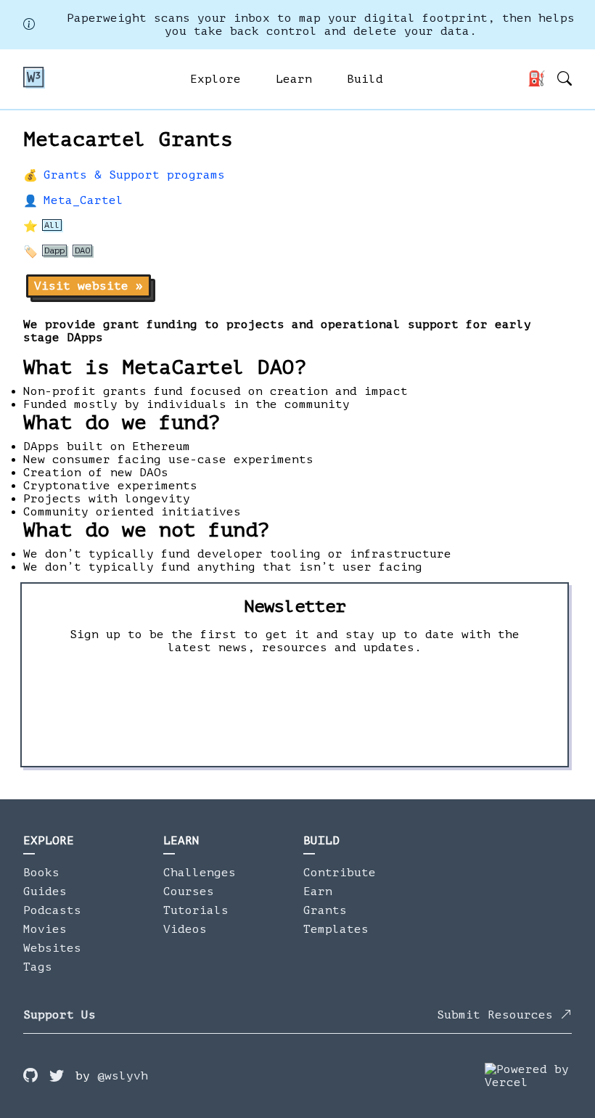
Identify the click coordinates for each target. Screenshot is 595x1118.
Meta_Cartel (83, 200)
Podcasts (52, 910)
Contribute (339, 872)
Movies (45, 929)
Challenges (199, 872)
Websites (52, 948)
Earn (317, 891)
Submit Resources (498, 1014)
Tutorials (196, 910)
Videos (185, 929)
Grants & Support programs (134, 174)
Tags (37, 967)
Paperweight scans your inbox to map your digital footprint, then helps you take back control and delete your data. (321, 25)
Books (41, 872)
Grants (325, 910)
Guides (45, 891)
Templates (336, 929)
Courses (188, 891)
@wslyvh (122, 1075)
